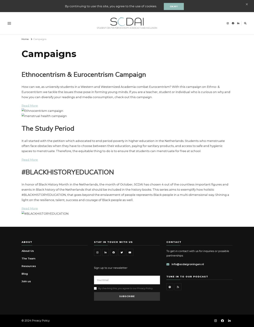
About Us (28, 251)
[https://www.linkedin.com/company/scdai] (105, 252)
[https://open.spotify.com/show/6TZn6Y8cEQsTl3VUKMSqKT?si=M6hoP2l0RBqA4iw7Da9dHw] (169, 286)
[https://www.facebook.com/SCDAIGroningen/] (113, 252)
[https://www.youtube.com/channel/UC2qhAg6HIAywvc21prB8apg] (129, 252)
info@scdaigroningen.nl (188, 264)
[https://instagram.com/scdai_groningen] (97, 252)
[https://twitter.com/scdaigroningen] (121, 252)
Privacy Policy (41, 320)
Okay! (174, 6)
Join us (26, 281)
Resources (29, 266)
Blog (25, 273)
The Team (28, 258)
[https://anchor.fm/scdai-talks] (178, 286)
